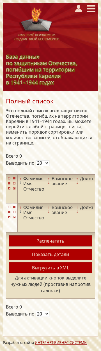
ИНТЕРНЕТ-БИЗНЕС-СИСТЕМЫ (61, 342)
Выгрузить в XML (50, 268)
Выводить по (21, 163)
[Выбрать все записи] (12, 178)
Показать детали (50, 254)
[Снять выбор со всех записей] (12, 183)
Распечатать (50, 241)
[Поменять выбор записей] (12, 188)
